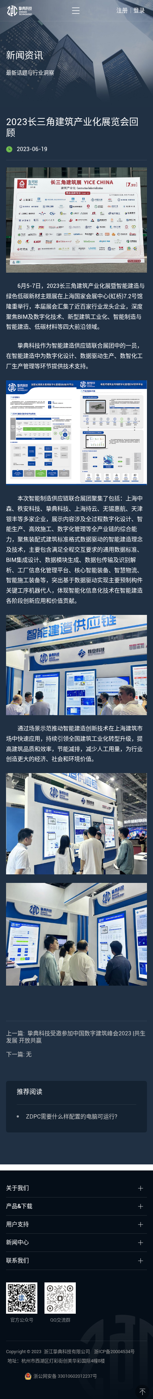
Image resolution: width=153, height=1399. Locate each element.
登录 (139, 10)
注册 (122, 10)
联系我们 (17, 1260)
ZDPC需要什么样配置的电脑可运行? (71, 1116)
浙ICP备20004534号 (114, 1351)
